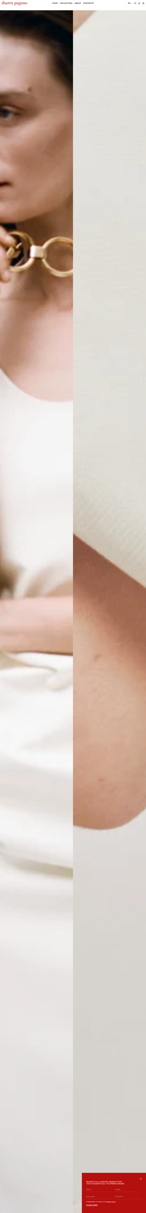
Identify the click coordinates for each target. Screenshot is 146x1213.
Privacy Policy (111, 1201)
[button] (77, 3)
